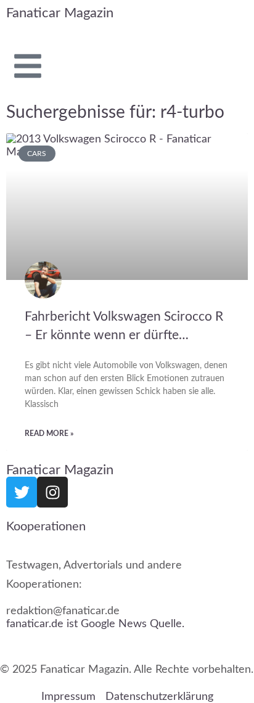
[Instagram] (52, 492)
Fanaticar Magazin (59, 13)
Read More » (49, 433)
